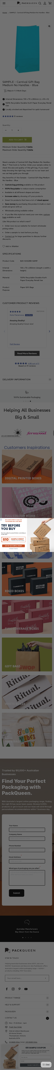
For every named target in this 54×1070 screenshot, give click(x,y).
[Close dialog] (1, 520)
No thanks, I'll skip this (13, 548)
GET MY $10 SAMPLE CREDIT (13, 545)
